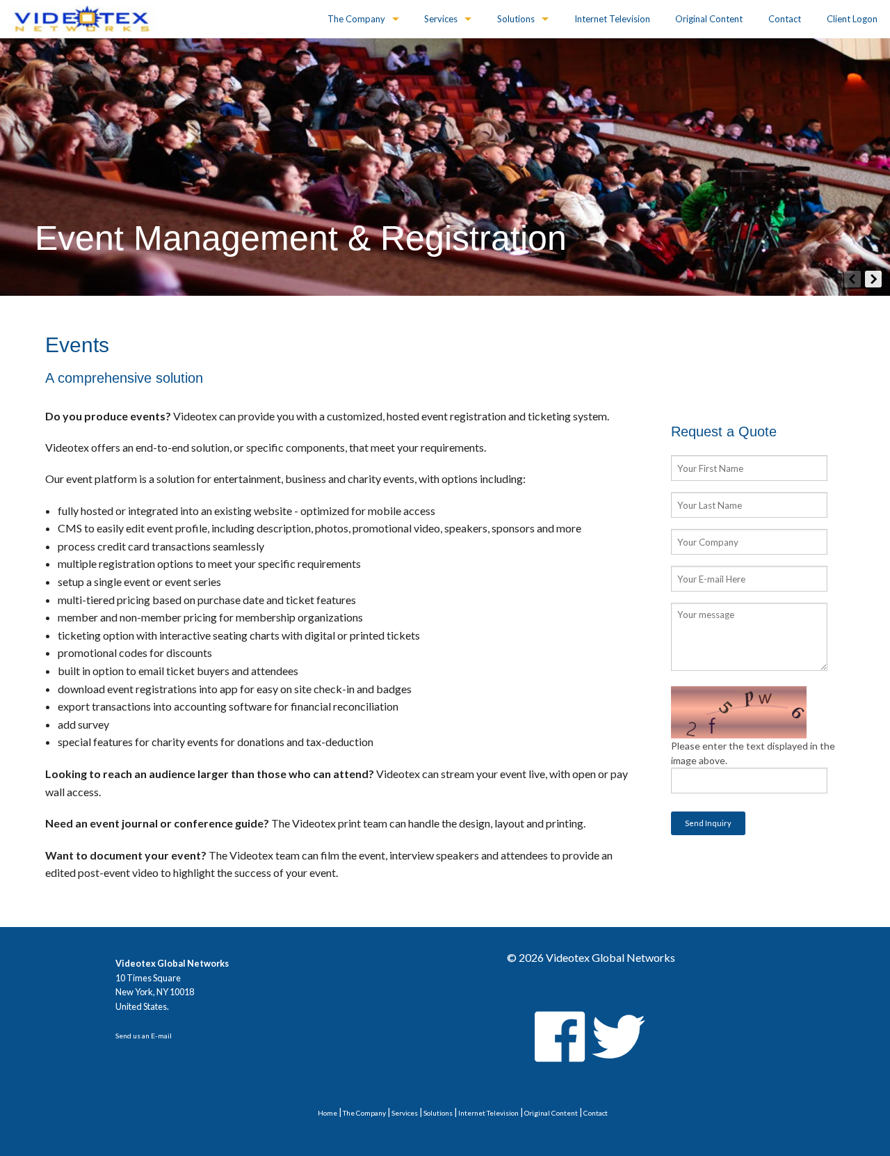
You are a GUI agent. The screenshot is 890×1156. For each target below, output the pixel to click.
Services (441, 18)
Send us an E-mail (143, 1035)
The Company (356, 18)
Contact (784, 18)
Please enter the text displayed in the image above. (753, 753)
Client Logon (852, 18)
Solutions (516, 18)
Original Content (709, 18)
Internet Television (612, 18)
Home (327, 1113)
